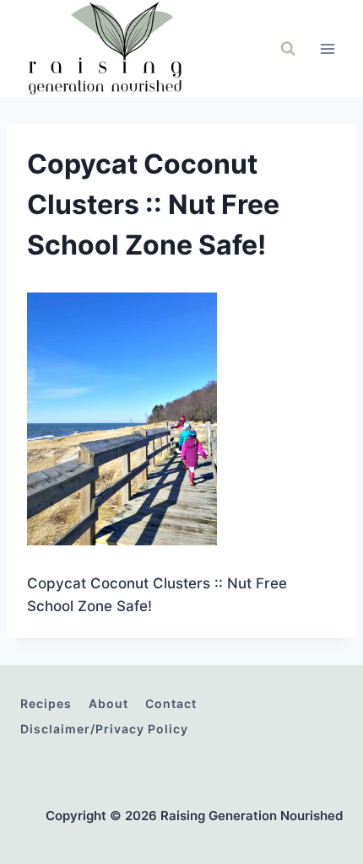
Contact (171, 703)
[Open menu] (327, 48)
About (108, 703)
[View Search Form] (288, 49)
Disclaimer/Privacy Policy (104, 729)
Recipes (46, 703)
